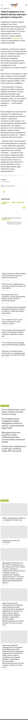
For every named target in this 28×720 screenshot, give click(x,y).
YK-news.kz (16, 38)
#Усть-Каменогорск (5, 181)
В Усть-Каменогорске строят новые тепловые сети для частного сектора (12, 322)
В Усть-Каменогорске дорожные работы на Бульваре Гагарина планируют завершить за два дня (13, 333)
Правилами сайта (5, 219)
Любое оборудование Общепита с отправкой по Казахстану (14, 519)
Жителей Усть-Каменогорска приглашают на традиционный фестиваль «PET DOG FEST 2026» (13, 353)
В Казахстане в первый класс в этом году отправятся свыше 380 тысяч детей (14, 286)
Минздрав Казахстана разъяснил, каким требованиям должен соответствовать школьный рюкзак (13, 298)
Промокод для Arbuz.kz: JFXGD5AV (11, 541)
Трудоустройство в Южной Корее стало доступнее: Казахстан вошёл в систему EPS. (13, 276)
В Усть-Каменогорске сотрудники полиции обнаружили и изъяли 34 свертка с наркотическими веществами (14, 310)
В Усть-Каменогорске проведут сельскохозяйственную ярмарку (13, 344)
